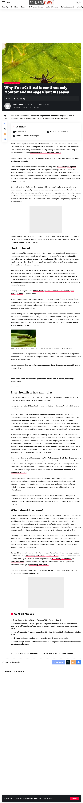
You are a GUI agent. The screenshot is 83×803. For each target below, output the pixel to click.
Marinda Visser (17, 562)
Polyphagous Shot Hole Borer (61, 458)
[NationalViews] (41, 2)
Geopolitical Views (12, 83)
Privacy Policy (33, 798)
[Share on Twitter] (17, 98)
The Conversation (19, 104)
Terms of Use (47, 798)
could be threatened (27, 319)
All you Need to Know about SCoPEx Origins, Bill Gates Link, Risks (40, 638)
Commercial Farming (39, 653)
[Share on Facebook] (14, 98)
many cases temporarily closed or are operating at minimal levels (40, 190)
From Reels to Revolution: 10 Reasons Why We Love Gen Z (37, 620)
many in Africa (63, 282)
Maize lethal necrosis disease (42, 414)
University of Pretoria (35, 556)
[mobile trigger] (4, 2)
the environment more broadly (24, 242)
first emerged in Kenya (27, 420)
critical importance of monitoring (48, 116)
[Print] (24, 98)
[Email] (20, 98)
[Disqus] (41, 703)
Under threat (20, 132)
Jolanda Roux (52, 556)
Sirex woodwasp (40, 435)
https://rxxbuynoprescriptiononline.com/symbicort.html (53, 365)
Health (51, 653)
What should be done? (58, 132)
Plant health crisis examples (27, 136)
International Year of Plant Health (45, 153)
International (60, 653)
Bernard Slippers (18, 553)
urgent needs (37, 481)
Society (70, 653)
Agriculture (24, 653)
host (77, 259)
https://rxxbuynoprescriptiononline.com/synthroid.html (52, 406)
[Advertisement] (41, 25)
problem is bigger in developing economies (29, 282)
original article (31, 573)
